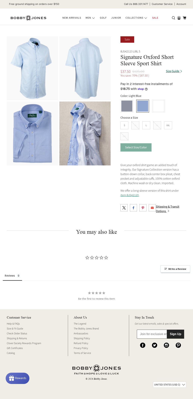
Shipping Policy (82, 338)
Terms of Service (82, 353)
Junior (116, 18)
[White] (158, 106)
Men (88, 18)
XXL (168, 125)
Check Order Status (17, 333)
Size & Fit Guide (15, 329)
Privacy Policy (81, 348)
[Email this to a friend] (152, 207)
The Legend (80, 324)
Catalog (11, 353)
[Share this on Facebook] (133, 207)
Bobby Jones (100, 378)
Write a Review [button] (177, 269)
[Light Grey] (126, 106)
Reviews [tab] (10, 275)
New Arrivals (71, 18)
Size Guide (173, 71)
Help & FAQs (13, 324)
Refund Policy (81, 343)
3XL (124, 136)
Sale (155, 18)
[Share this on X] (124, 207)
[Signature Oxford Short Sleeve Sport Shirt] (32, 68)
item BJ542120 (129, 195)
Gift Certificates (15, 348)
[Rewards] (17, 378)
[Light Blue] (142, 106)
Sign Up (175, 334)
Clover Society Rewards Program (24, 343)
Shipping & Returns (17, 338)
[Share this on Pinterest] (142, 207)
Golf (103, 18)
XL (157, 125)
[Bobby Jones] (28, 18)
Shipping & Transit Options (167, 209)
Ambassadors (81, 333)
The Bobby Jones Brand (86, 329)
